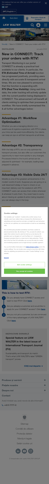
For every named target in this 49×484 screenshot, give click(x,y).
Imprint (6, 258)
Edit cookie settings (24, 265)
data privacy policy (32, 247)
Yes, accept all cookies (24, 271)
